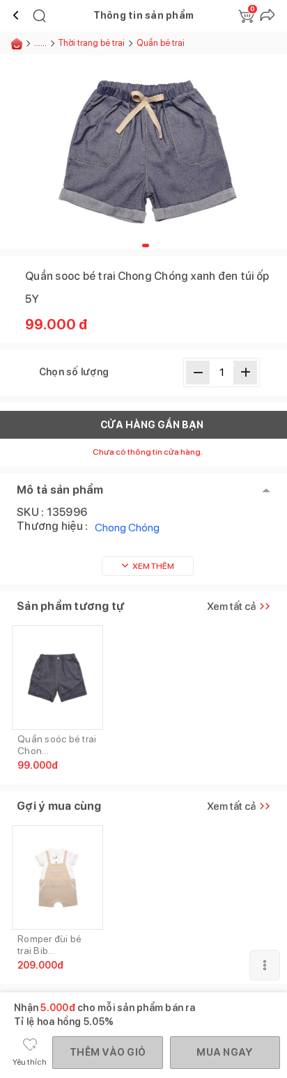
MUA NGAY (224, 1052)
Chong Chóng (127, 527)
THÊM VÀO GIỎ (108, 1052)
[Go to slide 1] (145, 245)
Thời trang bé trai (92, 43)
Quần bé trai (161, 43)
